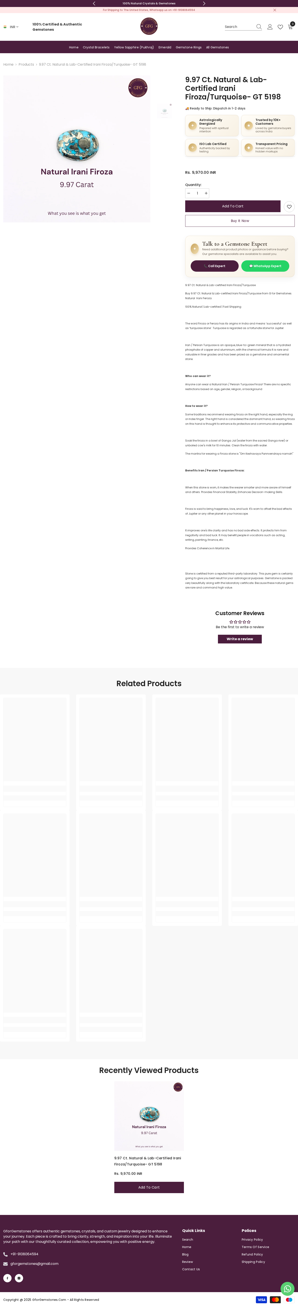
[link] (289, 206)
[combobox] (239, 27)
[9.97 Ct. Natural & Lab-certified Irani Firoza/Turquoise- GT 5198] (149, 1116)
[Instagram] (19, 1278)
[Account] (270, 27)
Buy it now (240, 220)
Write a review (240, 638)
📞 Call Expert (214, 266)
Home (8, 64)
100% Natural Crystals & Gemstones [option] (149, 3)
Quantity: (193, 184)
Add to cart (233, 206)
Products (26, 64)
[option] (76, 148)
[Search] (243, 27)
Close (275, 10)
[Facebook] (7, 1278)
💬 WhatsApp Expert (265, 266)
